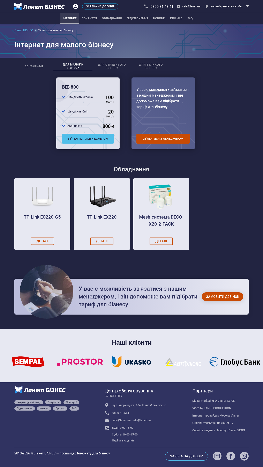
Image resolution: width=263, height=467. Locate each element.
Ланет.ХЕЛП (236, 430)
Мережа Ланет (229, 415)
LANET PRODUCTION (217, 408)
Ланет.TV (227, 423)
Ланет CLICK (226, 400)
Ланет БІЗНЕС (23, 30)
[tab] (69, 18)
